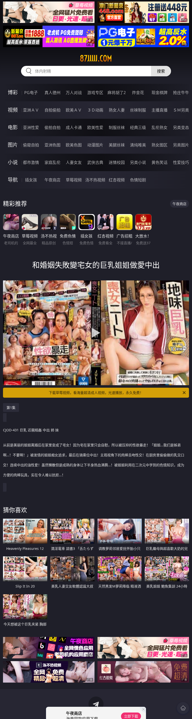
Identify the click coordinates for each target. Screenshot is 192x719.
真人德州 (52, 92)
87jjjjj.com (96, 58)
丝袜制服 (138, 110)
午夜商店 (52, 180)
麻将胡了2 (117, 92)
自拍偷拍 (52, 110)
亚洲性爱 (31, 127)
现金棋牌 (160, 92)
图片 (13, 144)
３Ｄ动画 (95, 110)
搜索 (161, 71)
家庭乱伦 (52, 162)
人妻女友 (74, 162)
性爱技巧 (181, 162)
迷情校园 (117, 162)
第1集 (11, 407)
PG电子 (31, 92)
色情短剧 (138, 180)
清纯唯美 (138, 145)
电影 (13, 127)
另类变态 (181, 127)
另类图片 (181, 145)
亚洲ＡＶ (31, 110)
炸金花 (138, 92)
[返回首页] (183, 708)
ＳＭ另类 (181, 110)
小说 (13, 162)
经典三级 (138, 127)
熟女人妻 (117, 110)
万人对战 (74, 92)
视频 (13, 110)
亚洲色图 (52, 145)
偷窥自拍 (31, 145)
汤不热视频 (95, 180)
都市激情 (31, 162)
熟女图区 (160, 145)
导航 (13, 179)
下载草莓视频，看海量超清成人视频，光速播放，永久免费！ (96, 392)
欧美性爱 (95, 127)
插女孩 (31, 180)
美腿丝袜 (117, 145)
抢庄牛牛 (181, 92)
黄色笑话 (160, 162)
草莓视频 (74, 180)
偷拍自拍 (52, 127)
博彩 (13, 92)
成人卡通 (74, 127)
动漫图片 (95, 145)
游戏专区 (95, 92)
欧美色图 (74, 145)
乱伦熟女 (160, 127)
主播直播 (160, 110)
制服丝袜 (117, 127)
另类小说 (138, 162)
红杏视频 (117, 180)
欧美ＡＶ (74, 110)
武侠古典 (95, 162)
